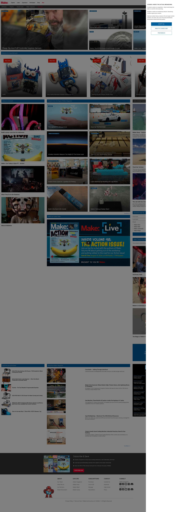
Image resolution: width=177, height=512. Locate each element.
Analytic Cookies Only (161, 28)
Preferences (161, 33)
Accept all (161, 24)
